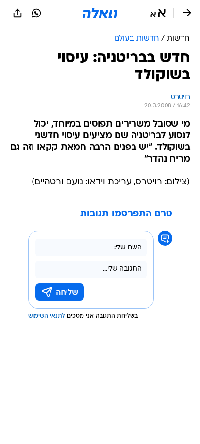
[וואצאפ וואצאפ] (36, 13)
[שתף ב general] (17, 13)
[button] (158, 13)
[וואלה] (100, 13)
